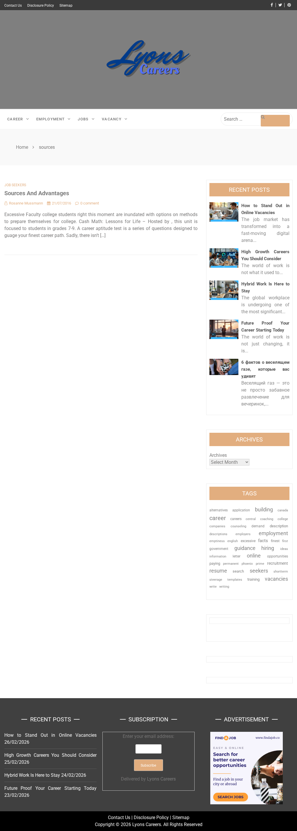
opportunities (277, 556)
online (254, 556)
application (241, 510)
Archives (218, 455)
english (232, 541)
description (279, 526)
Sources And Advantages (36, 193)
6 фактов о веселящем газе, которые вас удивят (265, 369)
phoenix (247, 564)
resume (218, 571)
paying (214, 563)
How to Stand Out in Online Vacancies (50, 735)
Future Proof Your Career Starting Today (50, 788)
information (217, 556)
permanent (231, 564)
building (264, 510)
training (253, 579)
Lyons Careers (161, 779)
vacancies (276, 579)
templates (234, 580)
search (238, 571)
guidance (245, 548)
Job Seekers (15, 185)
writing (224, 587)
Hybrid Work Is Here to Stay (32, 775)
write (213, 587)
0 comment (89, 203)
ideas (284, 549)
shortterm (281, 571)
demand (258, 526)
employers (243, 534)
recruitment (277, 563)
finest (275, 541)
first (285, 541)
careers (236, 519)
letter (236, 556)
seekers (259, 571)
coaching (266, 519)
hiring (267, 548)
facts (263, 540)
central (251, 519)
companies (217, 526)
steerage (215, 580)
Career (15, 119)
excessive (248, 541)
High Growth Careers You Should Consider (50, 755)
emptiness (217, 541)
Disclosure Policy (40, 5)
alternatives (218, 510)
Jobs (83, 119)
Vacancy (112, 119)
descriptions (218, 534)
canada (283, 510)
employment (273, 533)
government (218, 549)
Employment (50, 119)
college (283, 519)
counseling (238, 526)
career (217, 518)
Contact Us (13, 5)
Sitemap (66, 5)
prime (260, 564)
